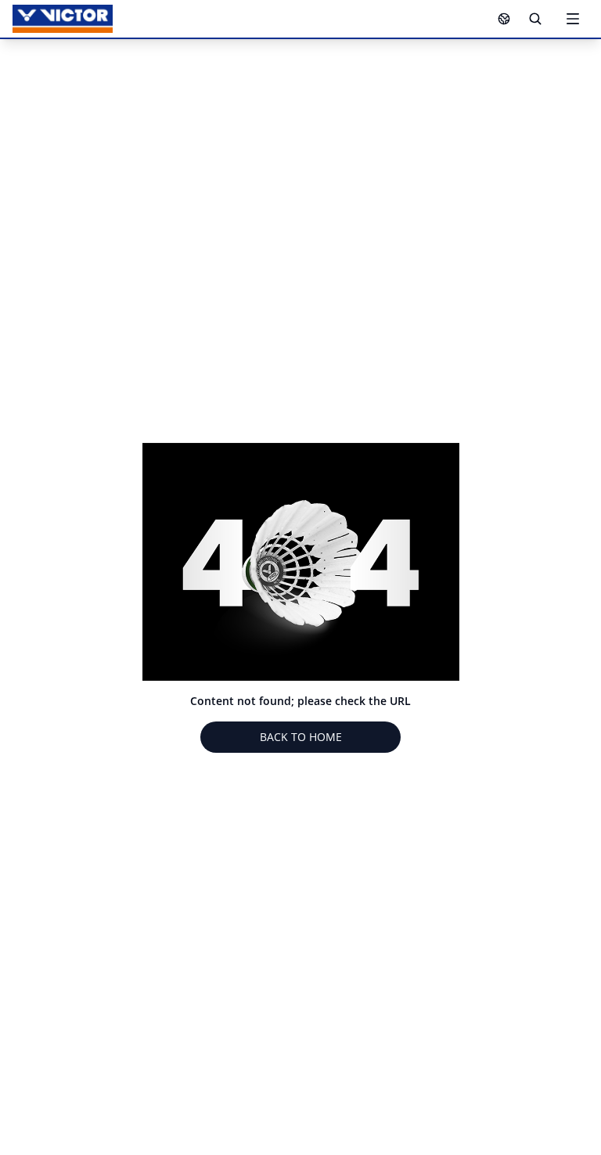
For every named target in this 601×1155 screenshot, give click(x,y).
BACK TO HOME (301, 736)
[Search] (535, 18)
